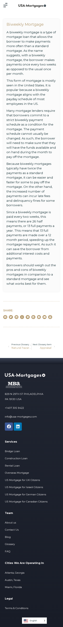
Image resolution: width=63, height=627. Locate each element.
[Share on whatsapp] (22, 317)
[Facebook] (9, 427)
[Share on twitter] (11, 317)
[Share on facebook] (5, 317)
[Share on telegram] (39, 317)
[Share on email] (44, 317)
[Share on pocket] (28, 317)
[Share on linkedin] (17, 317)
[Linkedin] (18, 427)
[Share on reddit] (33, 317)
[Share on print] (50, 317)
